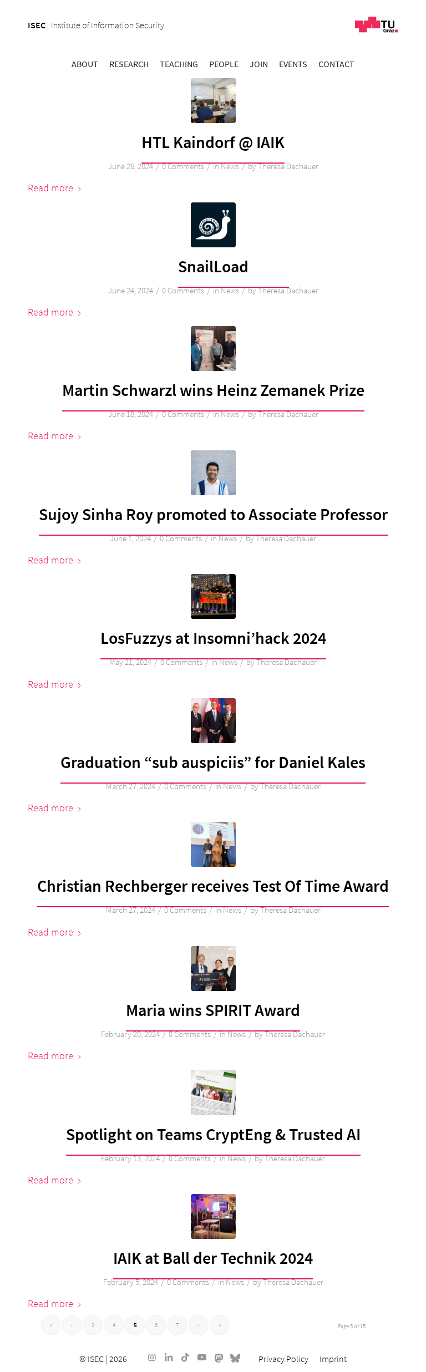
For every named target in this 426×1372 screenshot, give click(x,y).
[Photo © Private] (213, 1216)
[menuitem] (85, 64)
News (230, 166)
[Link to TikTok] (185, 1357)
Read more (50, 187)
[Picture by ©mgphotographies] (213, 596)
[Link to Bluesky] (235, 1357)
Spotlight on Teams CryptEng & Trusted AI (213, 1134)
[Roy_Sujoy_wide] (213, 472)
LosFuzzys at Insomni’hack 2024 (213, 637)
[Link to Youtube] (202, 1357)
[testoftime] (213, 844)
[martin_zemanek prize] (213, 348)
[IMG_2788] (213, 100)
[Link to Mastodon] (218, 1357)
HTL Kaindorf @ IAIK (213, 142)
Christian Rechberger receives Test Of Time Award (213, 885)
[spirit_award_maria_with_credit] (213, 968)
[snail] (213, 224)
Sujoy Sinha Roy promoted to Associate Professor (213, 514)
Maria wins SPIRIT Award (213, 1009)
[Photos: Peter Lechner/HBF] (213, 720)
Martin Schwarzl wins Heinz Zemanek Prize (213, 389)
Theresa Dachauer (288, 166)
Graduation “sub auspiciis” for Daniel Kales (213, 762)
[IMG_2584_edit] (213, 1092)
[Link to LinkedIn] (168, 1357)
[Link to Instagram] (152, 1357)
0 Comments (183, 166)
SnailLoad (213, 266)
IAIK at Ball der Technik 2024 (213, 1257)
